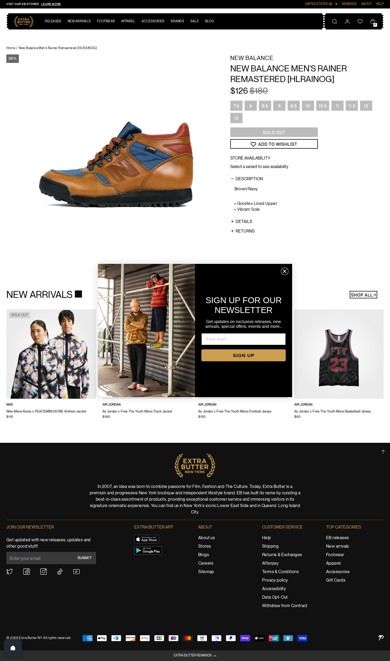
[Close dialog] (284, 271)
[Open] (13, 648)
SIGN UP (243, 355)
